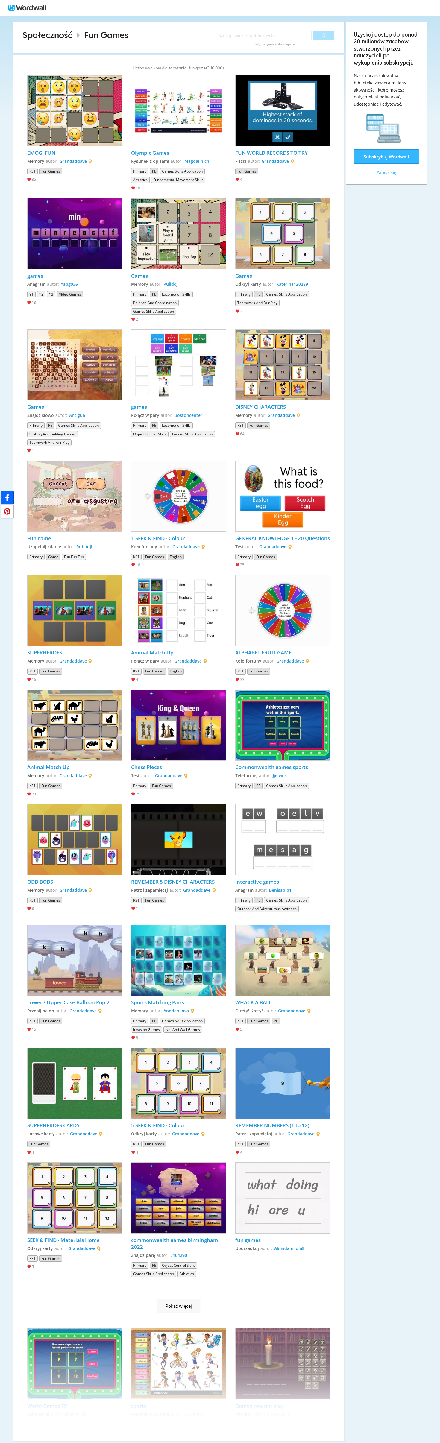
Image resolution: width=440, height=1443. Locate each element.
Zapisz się (386, 172)
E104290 (178, 1255)
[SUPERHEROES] (74, 610)
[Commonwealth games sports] (282, 725)
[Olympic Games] (178, 110)
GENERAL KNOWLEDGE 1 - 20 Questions (282, 538)
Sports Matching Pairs (157, 1002)
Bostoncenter (188, 415)
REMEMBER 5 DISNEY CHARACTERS (173, 881)
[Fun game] (74, 496)
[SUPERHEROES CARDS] (74, 1083)
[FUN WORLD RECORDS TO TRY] (282, 110)
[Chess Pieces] (178, 725)
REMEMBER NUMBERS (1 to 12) (272, 1125)
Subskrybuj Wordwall (386, 157)
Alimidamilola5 (289, 1248)
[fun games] (282, 1198)
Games (139, 275)
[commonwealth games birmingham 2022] (178, 1198)
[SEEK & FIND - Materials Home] (74, 1198)
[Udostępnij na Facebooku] (7, 497)
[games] (74, 233)
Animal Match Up (152, 652)
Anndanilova (176, 1011)
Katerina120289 (292, 284)
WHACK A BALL (253, 1002)
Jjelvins (280, 775)
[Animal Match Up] (178, 610)
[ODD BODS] (74, 839)
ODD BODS (40, 881)
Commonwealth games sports (271, 767)
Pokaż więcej (179, 1306)
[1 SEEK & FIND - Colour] (178, 496)
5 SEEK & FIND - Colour (158, 1125)
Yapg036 (69, 284)
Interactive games (257, 881)
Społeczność (47, 34)
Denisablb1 (280, 890)
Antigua (77, 415)
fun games (248, 1240)
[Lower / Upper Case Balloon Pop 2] (74, 960)
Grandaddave (73, 161)
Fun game (39, 538)
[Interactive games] (282, 839)
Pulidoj (170, 284)
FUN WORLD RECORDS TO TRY (271, 152)
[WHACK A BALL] (282, 960)
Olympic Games (150, 152)
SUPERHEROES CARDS (53, 1125)
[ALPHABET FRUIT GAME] (282, 610)
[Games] (178, 233)
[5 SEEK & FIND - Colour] (178, 1083)
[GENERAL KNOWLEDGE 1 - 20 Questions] (282, 496)
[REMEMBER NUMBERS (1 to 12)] (282, 1083)
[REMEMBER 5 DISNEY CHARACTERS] (178, 839)
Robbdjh (85, 546)
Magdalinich (196, 161)
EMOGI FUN (41, 152)
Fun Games (106, 34)
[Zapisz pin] (7, 511)
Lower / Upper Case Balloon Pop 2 (68, 1002)
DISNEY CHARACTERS (260, 406)
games (35, 275)
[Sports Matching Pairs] (178, 960)
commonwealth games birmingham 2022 (175, 1243)
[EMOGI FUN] (74, 110)
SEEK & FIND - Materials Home (63, 1240)
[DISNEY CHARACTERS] (282, 365)
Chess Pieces (146, 767)
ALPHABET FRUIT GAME (263, 652)
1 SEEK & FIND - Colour (158, 538)
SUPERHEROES (44, 652)
